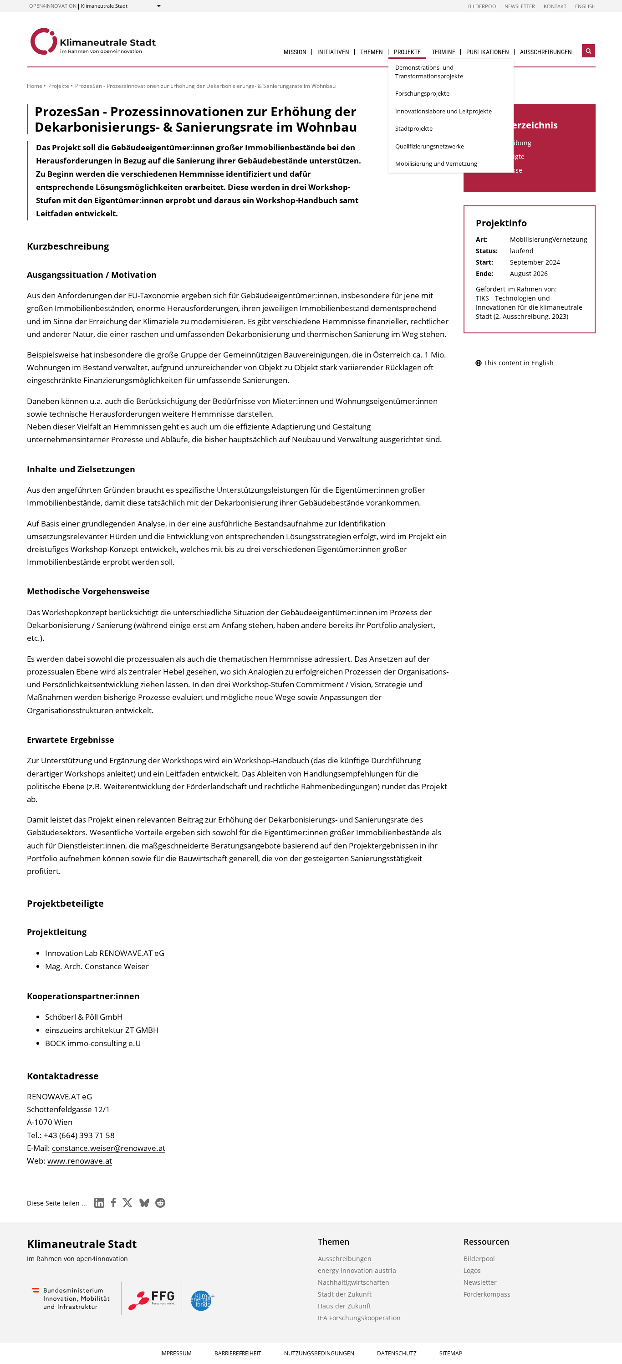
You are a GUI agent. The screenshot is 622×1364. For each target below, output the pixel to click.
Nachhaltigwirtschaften (353, 1282)
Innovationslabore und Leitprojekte (443, 111)
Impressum (176, 1353)
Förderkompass (487, 1294)
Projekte (407, 52)
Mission (295, 52)
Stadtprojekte (414, 128)
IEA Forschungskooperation (359, 1317)
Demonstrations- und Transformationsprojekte (429, 71)
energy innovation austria (357, 1270)
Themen (371, 52)
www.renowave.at (79, 1160)
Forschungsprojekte (422, 93)
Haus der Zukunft (344, 1306)
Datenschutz (397, 1353)
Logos (472, 1270)
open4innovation (52, 5)
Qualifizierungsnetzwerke (429, 146)
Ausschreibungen (546, 52)
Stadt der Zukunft (345, 1294)
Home (34, 86)
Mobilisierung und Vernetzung (436, 163)
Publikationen (487, 52)
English (585, 6)
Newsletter (520, 6)
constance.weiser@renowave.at (108, 1148)
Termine (443, 52)
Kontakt (555, 6)
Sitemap (450, 1353)
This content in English (519, 362)
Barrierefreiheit (237, 1353)
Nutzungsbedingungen (319, 1353)
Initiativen (333, 52)
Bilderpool (483, 6)
